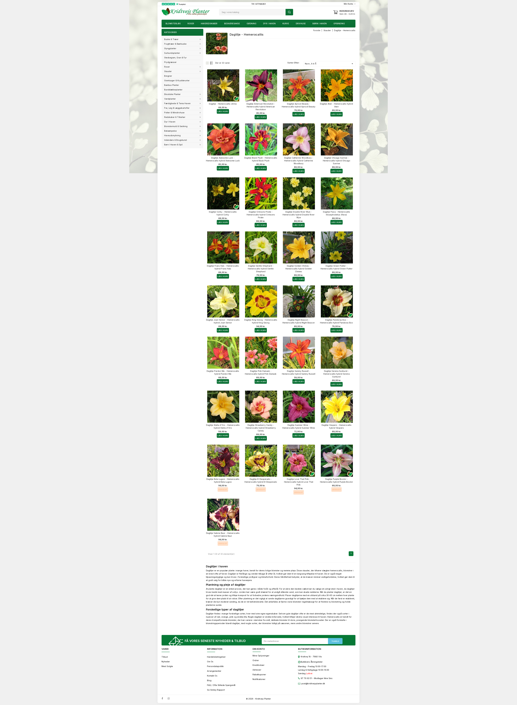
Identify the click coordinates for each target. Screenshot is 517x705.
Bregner (168, 76)
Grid (207, 63)
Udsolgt (222, 489)
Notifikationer (259, 679)
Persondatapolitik (215, 666)
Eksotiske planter (172, 94)
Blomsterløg (173, 23)
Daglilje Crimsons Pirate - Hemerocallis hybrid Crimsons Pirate (261, 215)
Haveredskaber (209, 23)
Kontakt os (212, 676)
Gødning (251, 23)
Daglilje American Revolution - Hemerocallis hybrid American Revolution (261, 107)
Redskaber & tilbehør (174, 117)
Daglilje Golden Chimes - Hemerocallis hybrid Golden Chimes (298, 269)
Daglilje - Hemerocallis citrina (223, 104)
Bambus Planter (171, 85)
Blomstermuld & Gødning (175, 126)
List (211, 63)
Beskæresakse (232, 23)
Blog (209, 680)
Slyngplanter (170, 48)
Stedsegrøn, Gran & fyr (175, 57)
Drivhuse (301, 23)
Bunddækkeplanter (173, 89)
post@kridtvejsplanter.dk (313, 683)
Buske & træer (171, 39)
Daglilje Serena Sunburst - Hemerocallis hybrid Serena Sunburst (336, 374)
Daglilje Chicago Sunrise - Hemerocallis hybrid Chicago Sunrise (336, 161)
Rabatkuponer (259, 674)
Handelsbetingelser (216, 657)
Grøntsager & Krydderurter (177, 80)
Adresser (257, 670)
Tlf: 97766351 (258, 4)
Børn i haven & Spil (173, 144)
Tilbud (165, 657)
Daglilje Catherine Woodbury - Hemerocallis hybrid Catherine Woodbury (298, 161)
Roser (191, 23)
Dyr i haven (269, 23)
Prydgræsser (170, 62)
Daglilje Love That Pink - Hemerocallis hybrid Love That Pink (298, 482)
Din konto (259, 649)
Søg (289, 12)
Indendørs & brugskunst (175, 140)
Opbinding (339, 23)
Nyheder (166, 661)
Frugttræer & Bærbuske (175, 44)
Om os (210, 661)
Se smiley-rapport (216, 690)
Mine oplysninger (261, 655)
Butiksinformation (309, 649)
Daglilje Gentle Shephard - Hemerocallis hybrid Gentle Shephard (261, 269)
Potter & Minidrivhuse (174, 112)
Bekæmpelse (170, 131)
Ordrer (256, 660)
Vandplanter (170, 99)
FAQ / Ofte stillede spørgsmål (221, 685)
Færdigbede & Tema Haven (177, 103)
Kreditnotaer (258, 665)
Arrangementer (214, 671)
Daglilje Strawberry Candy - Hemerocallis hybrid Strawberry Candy (261, 428)
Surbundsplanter (172, 53)
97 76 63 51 (306, 678)
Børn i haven (319, 23)
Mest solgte (167, 666)
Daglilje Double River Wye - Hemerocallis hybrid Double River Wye (299, 215)
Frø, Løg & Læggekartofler (177, 108)
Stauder (168, 71)
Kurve (285, 23)
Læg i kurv (223, 111)
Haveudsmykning (172, 135)
